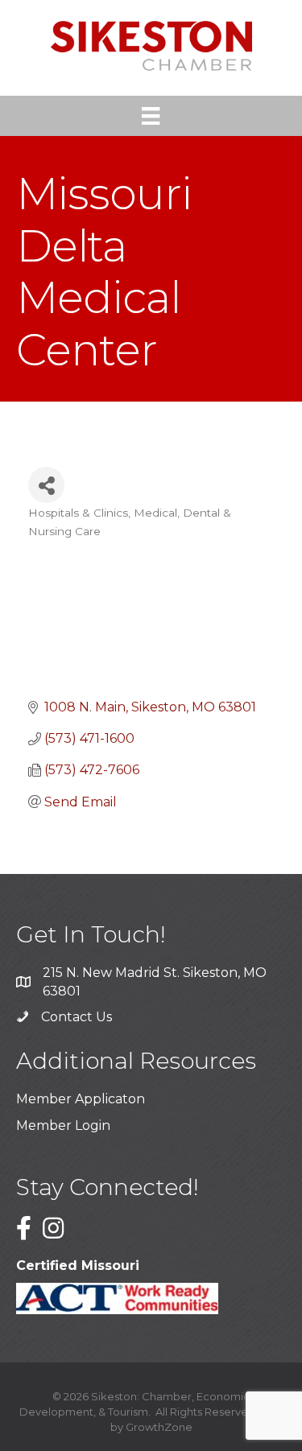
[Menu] (150, 116)
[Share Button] (46, 485)
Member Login (63, 1125)
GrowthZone (159, 1426)
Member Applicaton (80, 1099)
